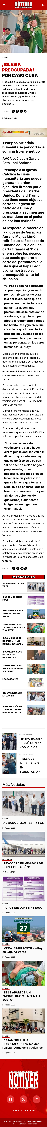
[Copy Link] (21, 111)
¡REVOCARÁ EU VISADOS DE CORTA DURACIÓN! (22, 865)
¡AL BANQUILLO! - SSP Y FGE (23, 823)
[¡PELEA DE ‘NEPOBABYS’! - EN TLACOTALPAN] (9, 763)
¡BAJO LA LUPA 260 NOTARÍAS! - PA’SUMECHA (12, 655)
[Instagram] (36, 1099)
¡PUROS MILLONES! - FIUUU (22, 907)
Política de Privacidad (24, 1110)
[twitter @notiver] (23, 1099)
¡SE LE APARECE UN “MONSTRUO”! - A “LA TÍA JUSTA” (13, 627)
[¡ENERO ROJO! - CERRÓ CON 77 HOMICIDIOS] (9, 741)
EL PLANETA (7, 859)
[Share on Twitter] (13, 111)
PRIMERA (5, 58)
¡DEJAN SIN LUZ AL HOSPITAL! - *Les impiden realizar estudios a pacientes (22, 1044)
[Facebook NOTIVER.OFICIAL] (10, 1099)
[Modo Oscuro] (43, 4)
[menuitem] (24, 1110)
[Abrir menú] (3, 4)
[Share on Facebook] (17, 111)
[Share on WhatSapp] (25, 111)
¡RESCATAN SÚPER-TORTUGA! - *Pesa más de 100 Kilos (12, 709)
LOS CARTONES (10, 679)
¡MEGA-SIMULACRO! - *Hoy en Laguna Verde (13, 613)
